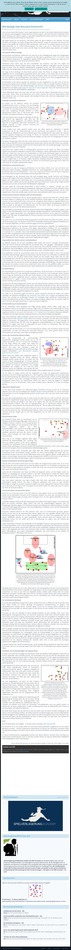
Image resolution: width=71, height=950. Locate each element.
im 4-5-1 (35, 312)
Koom (5, 913)
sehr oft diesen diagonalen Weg (41, 87)
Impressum (65, 948)
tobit (5, 918)
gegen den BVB (27, 87)
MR (5, 29)
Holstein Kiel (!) (45, 295)
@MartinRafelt (24, 751)
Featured (36, 29)
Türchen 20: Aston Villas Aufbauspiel (15, 937)
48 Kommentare (35, 797)
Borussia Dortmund (29, 29)
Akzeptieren (29, 9)
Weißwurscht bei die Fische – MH (14, 911)
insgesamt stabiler (22, 318)
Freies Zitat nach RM (49, 724)
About (16, 19)
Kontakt (43, 948)
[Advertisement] (35, 773)
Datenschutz (56, 948)
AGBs (49, 948)
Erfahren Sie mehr (41, 9)
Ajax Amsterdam (32, 295)
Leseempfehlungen (36, 19)
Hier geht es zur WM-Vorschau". (53, 870)
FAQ (47, 19)
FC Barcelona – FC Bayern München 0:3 (14, 899)
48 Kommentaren (45, 29)
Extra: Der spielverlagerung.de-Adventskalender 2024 (21, 930)
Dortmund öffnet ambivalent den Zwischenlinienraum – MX (23, 916)
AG (4, 925)
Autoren (24, 19)
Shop (67, 19)
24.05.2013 (11, 29)
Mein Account (6, 19)
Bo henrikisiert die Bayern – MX (14, 923)
